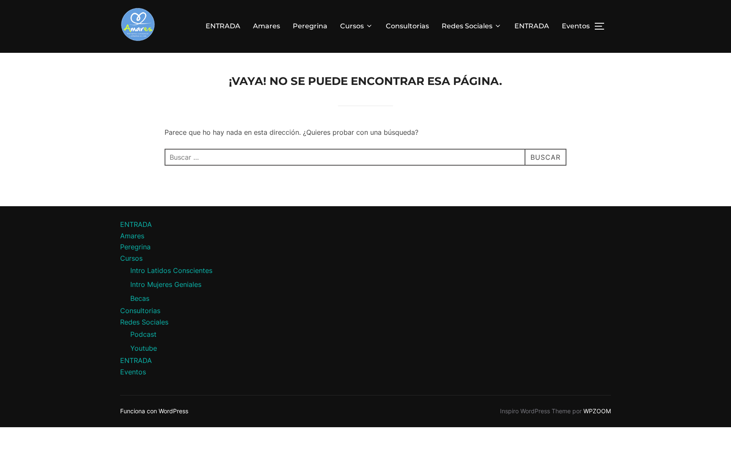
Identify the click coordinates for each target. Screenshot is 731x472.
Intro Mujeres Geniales (165, 284)
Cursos (352, 26)
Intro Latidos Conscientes (171, 270)
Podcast (143, 334)
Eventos (576, 26)
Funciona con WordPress (154, 411)
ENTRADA (223, 26)
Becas (139, 298)
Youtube (143, 348)
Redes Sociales (467, 26)
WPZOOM (597, 411)
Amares (266, 26)
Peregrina (310, 26)
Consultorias (407, 26)
